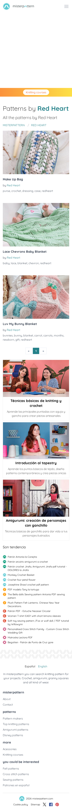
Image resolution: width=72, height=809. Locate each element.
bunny (18, 335)
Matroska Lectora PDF (20, 637)
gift (17, 339)
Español (30, 666)
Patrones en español (16, 785)
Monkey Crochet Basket (21, 574)
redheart (47, 191)
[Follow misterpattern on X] (44, 804)
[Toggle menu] (66, 6)
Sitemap (35, 804)
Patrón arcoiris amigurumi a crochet (28, 561)
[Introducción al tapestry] (36, 440)
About (6, 699)
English (42, 666)
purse (6, 191)
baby (6, 263)
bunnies (8, 335)
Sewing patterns (13, 779)
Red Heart (13, 185)
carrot (38, 335)
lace (13, 263)
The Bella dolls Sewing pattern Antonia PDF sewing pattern (36, 596)
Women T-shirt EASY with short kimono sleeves (34, 615)
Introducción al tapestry (36, 463)
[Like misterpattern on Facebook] (51, 804)
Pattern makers (13, 718)
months (59, 335)
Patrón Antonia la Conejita (22, 556)
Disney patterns (13, 735)
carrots (48, 335)
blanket (22, 263)
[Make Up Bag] (36, 152)
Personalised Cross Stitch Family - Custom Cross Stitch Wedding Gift (38, 631)
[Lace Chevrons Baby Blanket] (36, 224)
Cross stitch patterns (16, 774)
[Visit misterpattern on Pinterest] (57, 804)
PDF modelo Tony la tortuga (23, 589)
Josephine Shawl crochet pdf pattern (28, 584)
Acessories (10, 749)
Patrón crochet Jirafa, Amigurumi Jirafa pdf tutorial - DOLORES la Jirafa (37, 568)
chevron (33, 263)
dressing (27, 191)
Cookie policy (20, 804)
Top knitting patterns (16, 724)
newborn (8, 339)
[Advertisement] (36, 50)
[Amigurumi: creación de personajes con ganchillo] (36, 498)
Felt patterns (11, 768)
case (37, 191)
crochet (16, 191)
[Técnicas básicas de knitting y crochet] (36, 378)
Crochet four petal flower (21, 579)
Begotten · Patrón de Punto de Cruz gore (30, 642)
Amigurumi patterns (15, 729)
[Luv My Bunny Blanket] (36, 297)
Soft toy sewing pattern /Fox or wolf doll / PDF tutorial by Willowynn (38, 622)
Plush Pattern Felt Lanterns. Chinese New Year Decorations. (33, 604)
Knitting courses (36, 92)
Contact (8, 704)
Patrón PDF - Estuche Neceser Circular (29, 611)
